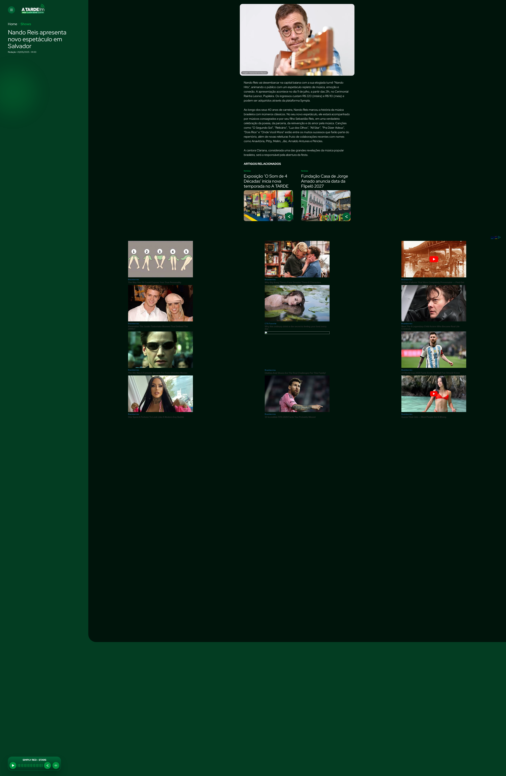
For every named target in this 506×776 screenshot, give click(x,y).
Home (12, 24)
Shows (26, 24)
